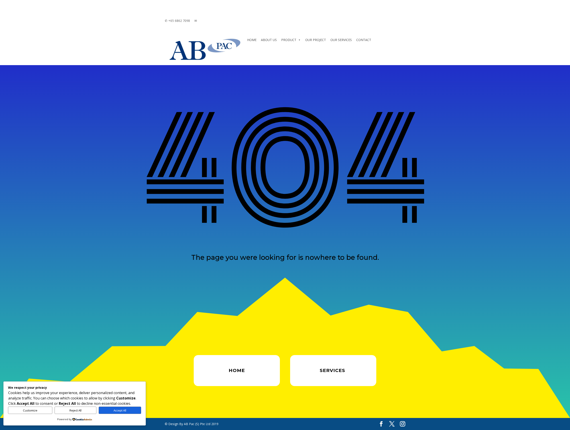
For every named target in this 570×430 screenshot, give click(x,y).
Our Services (341, 40)
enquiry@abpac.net (210, 21)
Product (288, 40)
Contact (363, 40)
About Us (269, 40)
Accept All (120, 410)
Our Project (315, 40)
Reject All (75, 410)
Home (251, 40)
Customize (30, 410)
